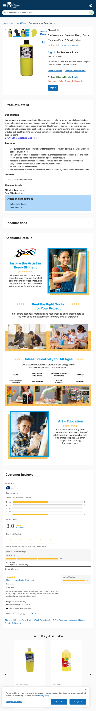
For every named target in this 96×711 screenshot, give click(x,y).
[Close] (85, 689)
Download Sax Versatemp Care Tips (21, 138)
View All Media (43, 32)
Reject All (59, 702)
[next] (37, 32)
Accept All (78, 702)
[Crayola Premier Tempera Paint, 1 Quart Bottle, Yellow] (66, 662)
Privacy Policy (43, 696)
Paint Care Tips (17, 207)
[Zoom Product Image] (44, 42)
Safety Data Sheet (18, 204)
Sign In (52, 52)
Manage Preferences (14, 702)
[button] (90, 5)
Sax (58, 30)
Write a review (73, 45)
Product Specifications (75, 71)
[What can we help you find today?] (91, 13)
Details (75, 77)
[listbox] (21, 33)
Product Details (55, 71)
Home (5, 23)
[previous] (5, 674)
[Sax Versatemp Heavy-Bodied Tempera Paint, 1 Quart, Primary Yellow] (29, 662)
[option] (9, 33)
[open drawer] (5, 5)
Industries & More (18, 23)
